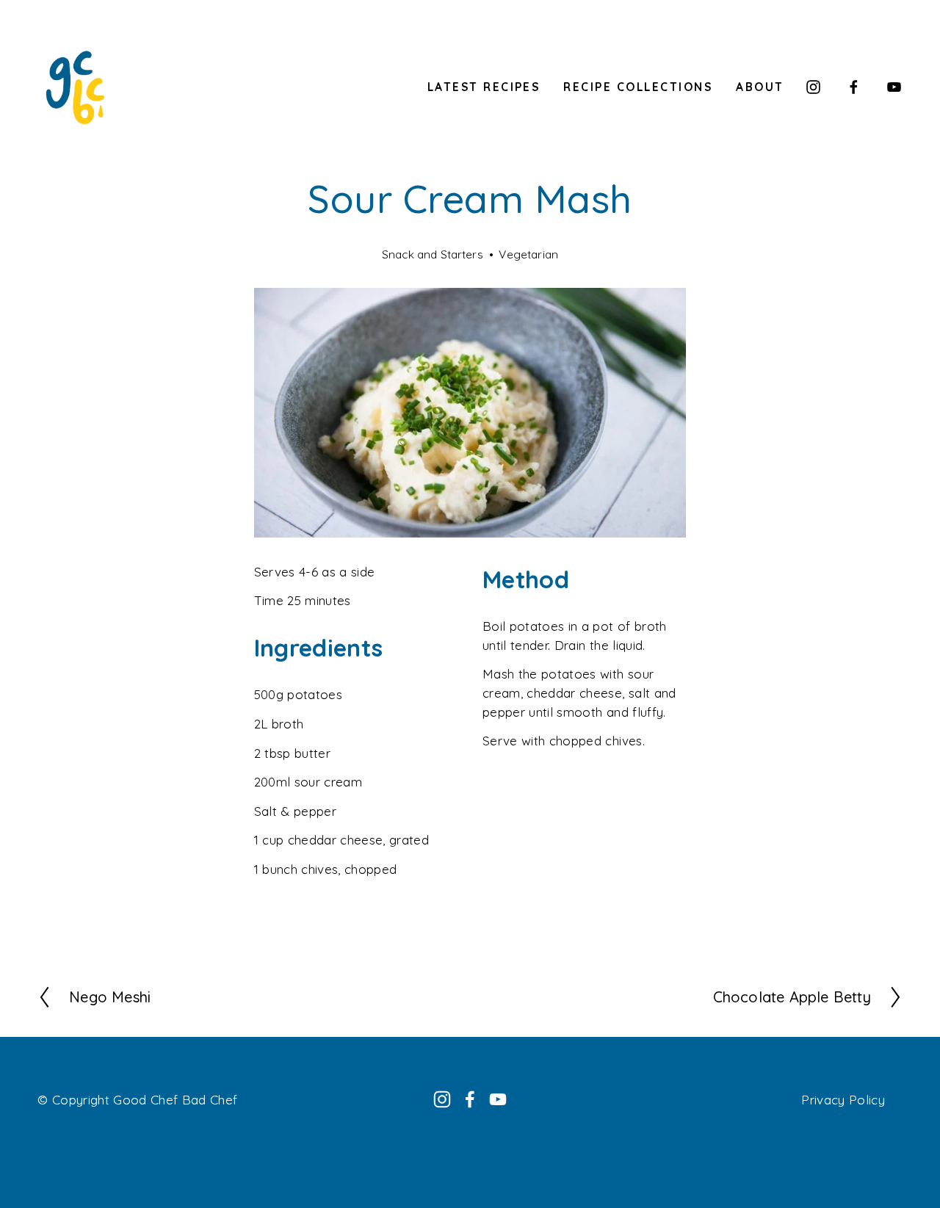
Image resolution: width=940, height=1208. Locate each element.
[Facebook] (853, 87)
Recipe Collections (637, 86)
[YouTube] (894, 87)
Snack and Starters (432, 254)
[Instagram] (813, 87)
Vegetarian (528, 254)
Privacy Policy (843, 1099)
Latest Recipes (483, 86)
